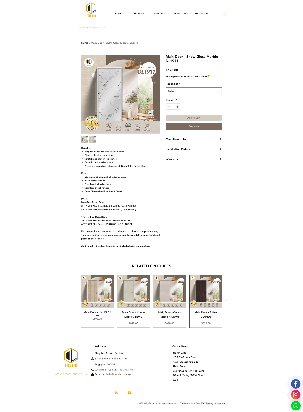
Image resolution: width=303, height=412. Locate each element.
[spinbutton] (173, 107)
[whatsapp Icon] (116, 392)
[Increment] (178, 107)
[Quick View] (97, 291)
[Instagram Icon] (129, 392)
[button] (224, 13)
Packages (173, 84)
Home (84, 42)
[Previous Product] (76, 301)
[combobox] (194, 91)
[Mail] (92, 374)
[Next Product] (227, 301)
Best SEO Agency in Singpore (211, 403)
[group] (151, 301)
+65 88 (122, 369)
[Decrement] (168, 107)
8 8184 (131, 369)
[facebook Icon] (123, 392)
